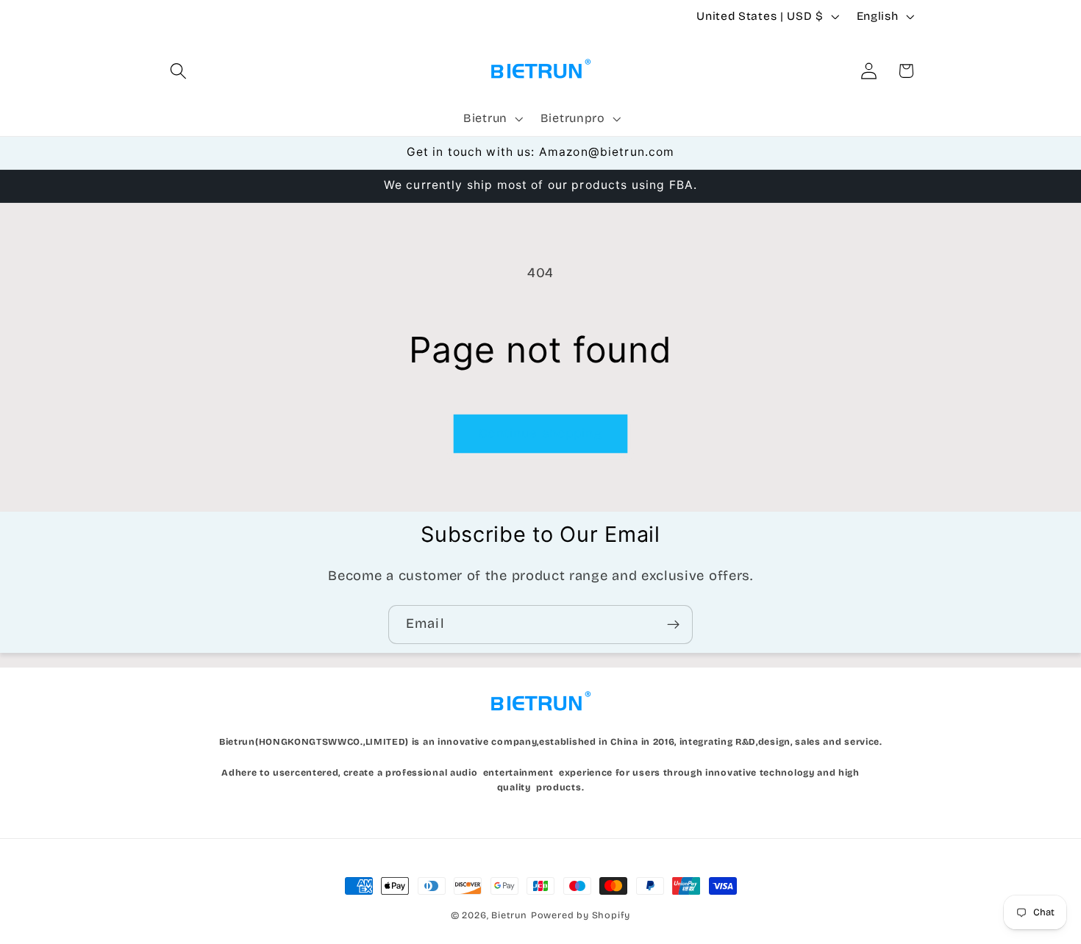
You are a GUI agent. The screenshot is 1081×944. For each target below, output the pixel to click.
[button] (179, 71)
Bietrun (509, 914)
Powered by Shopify (581, 914)
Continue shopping (540, 433)
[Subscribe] (673, 625)
